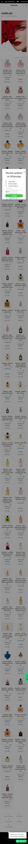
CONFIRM (14, 196)
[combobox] (7, 191)
